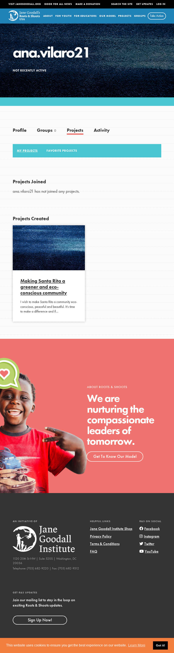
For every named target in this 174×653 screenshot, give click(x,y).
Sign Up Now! (40, 620)
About (48, 16)
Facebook (152, 528)
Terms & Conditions (104, 543)
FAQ (93, 551)
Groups (140, 16)
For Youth (63, 16)
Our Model (107, 16)
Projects (125, 16)
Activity (102, 130)
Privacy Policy (101, 536)
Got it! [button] (160, 645)
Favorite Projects (61, 151)
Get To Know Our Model (114, 456)
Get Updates (144, 4)
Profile (20, 130)
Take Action (157, 16)
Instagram (151, 536)
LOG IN (161, 4)
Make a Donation (88, 4)
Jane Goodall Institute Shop (111, 528)
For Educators (85, 16)
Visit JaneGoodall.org (24, 4)
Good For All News (58, 4)
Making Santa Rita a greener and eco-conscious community (43, 287)
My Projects (27, 151)
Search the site (122, 4)
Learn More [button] (136, 645)
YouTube (152, 551)
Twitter (149, 543)
